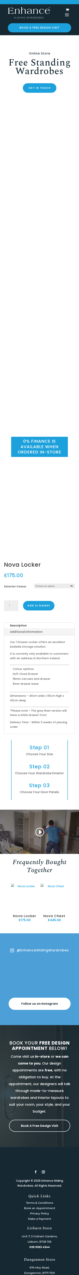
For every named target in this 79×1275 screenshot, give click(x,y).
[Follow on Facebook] (36, 1172)
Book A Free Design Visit (39, 1126)
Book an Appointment (39, 1208)
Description (18, 625)
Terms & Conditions (39, 1203)
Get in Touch (40, 88)
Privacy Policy (39, 1213)
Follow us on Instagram (39, 1003)
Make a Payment (39, 1219)
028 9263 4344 (39, 1247)
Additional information (26, 632)
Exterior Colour (15, 586)
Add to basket (38, 605)
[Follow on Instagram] (43, 1172)
